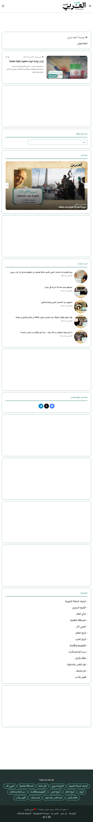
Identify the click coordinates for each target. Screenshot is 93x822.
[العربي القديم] (74, 6)
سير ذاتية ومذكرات (77, 652)
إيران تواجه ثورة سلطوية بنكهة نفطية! (26, 61)
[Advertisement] (46, 20)
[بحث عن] (90, 7)
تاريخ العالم (81, 633)
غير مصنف (81, 671)
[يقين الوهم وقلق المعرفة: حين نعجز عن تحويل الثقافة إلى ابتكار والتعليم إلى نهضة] (80, 321)
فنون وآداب (80, 677)
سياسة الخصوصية (41, 813)
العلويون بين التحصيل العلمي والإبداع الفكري (56, 302)
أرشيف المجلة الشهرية (75, 601)
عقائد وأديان (80, 658)
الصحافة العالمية (78, 620)
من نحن (63, 813)
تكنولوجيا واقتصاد (77, 645)
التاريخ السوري (79, 608)
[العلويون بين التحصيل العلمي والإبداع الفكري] (80, 306)
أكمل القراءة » (37, 77)
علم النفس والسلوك (76, 664)
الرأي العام (81, 614)
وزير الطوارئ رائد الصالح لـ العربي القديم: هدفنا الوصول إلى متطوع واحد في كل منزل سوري (41, 272)
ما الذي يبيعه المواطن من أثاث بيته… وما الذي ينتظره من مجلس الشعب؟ (46, 332)
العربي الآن (81, 626)
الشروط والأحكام (24, 813)
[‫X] (46, 406)
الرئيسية (82, 37)
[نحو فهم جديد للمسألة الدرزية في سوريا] (80, 291)
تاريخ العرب (80, 639)
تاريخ (81, 792)
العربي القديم (38, 57)
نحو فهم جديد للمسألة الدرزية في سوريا (58, 287)
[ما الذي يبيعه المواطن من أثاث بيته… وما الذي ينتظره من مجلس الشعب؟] (80, 336)
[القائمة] (3, 7)
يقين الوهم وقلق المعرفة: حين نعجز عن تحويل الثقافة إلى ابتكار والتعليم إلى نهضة (44, 317)
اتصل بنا (55, 813)
